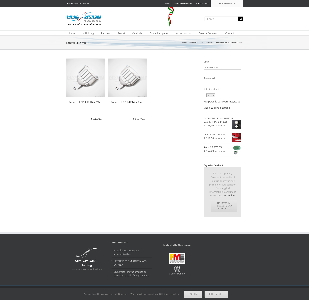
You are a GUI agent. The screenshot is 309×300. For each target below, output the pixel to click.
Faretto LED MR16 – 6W (84, 102)
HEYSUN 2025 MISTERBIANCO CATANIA (130, 263)
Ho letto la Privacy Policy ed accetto (224, 206)
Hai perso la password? (216, 101)
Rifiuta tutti (216, 294)
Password (209, 78)
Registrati (235, 101)
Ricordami (213, 89)
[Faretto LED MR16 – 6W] (85, 78)
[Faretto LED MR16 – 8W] (127, 78)
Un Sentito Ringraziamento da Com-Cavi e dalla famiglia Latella (131, 273)
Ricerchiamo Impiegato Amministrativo (126, 252)
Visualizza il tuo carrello (217, 107)
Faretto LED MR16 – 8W (126, 102)
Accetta (193, 294)
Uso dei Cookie (226, 195)
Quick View (97, 119)
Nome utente (211, 67)
